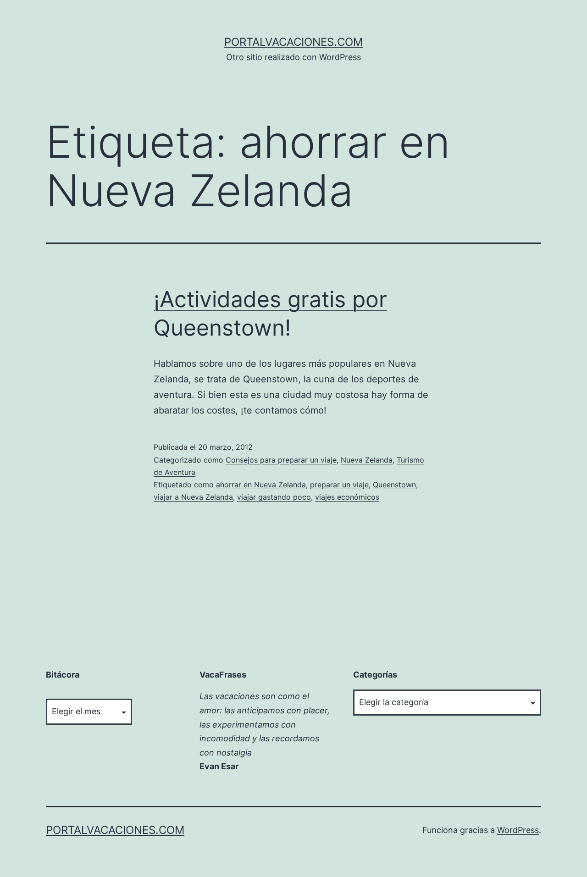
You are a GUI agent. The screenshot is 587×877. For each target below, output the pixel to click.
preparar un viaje (339, 484)
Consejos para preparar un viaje (281, 459)
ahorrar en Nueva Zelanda (261, 484)
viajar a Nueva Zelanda (193, 497)
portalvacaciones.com (293, 42)
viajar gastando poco (274, 497)
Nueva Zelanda (367, 459)
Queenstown (394, 484)
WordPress (518, 830)
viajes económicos (347, 497)
